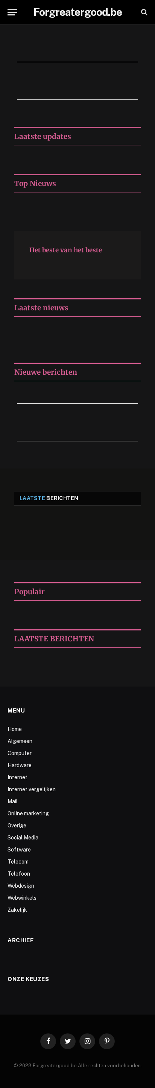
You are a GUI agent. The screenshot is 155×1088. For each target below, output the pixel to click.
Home (15, 729)
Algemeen (20, 741)
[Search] (143, 12)
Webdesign (21, 886)
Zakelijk (17, 910)
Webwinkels (22, 898)
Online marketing (28, 813)
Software (19, 850)
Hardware (20, 765)
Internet (17, 777)
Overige (17, 825)
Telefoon (19, 874)
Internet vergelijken (32, 789)
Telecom (18, 862)
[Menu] (12, 12)
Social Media (23, 838)
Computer (20, 753)
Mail (13, 801)
